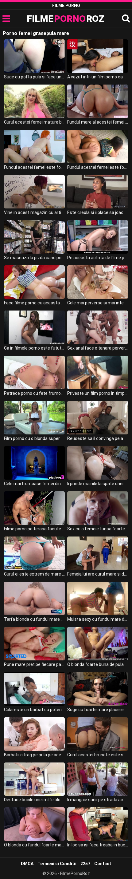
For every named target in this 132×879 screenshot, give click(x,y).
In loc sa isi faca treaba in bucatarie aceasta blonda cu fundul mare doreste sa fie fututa (97, 844)
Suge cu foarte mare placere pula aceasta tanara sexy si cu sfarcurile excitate (97, 709)
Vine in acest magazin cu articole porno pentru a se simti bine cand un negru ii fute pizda (34, 212)
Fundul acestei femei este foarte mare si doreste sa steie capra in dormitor (97, 167)
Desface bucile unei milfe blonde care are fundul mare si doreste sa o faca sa (34, 799)
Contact (102, 863)
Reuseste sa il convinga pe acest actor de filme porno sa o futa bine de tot (97, 438)
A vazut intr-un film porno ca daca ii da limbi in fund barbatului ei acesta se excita (97, 76)
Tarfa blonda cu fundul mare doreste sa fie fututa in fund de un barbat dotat (34, 619)
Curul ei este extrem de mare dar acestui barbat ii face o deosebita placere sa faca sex (34, 574)
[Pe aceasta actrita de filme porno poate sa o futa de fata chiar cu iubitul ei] (97, 237)
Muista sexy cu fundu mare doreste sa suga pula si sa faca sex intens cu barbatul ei (97, 619)
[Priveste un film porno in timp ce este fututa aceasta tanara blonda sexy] (97, 372)
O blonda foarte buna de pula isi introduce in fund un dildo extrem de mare (97, 664)
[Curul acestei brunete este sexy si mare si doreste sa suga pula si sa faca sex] (97, 734)
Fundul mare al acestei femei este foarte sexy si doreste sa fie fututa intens (97, 122)
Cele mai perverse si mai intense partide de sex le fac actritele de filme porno (97, 302)
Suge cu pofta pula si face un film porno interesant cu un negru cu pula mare (34, 76)
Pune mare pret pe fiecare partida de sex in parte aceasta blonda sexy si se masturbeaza (34, 664)
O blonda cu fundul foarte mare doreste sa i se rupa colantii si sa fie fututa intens (34, 844)
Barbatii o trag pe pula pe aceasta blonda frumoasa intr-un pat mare (34, 754)
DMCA (27, 863)
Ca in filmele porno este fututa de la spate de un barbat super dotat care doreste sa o (34, 348)
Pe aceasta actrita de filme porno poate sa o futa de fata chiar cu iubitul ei (97, 257)
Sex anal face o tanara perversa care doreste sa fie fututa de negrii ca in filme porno (97, 348)
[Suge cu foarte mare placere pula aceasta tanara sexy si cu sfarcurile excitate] (97, 689)
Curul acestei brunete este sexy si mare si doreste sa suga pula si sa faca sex (97, 754)
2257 (85, 863)
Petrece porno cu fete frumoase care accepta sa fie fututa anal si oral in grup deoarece (34, 393)
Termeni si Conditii (56, 863)
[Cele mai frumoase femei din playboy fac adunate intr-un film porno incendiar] (34, 463)
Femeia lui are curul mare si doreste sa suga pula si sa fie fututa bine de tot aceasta (97, 574)
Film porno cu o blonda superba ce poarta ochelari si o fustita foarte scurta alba (34, 438)
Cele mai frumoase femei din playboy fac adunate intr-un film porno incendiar (34, 483)
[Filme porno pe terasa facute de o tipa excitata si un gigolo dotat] (34, 508)
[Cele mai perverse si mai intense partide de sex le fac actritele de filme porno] (97, 282)
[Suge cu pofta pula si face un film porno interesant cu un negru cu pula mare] (34, 56)
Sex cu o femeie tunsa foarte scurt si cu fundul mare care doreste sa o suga (97, 528)
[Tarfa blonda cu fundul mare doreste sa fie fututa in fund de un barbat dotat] (34, 598)
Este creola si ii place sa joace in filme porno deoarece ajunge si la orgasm (97, 212)
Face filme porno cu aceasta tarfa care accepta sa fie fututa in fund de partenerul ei (34, 302)
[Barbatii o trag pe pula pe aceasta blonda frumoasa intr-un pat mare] (34, 734)
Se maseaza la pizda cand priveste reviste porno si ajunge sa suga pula (34, 257)
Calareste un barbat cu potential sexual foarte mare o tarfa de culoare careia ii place (34, 709)
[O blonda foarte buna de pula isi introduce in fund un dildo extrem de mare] (97, 643)
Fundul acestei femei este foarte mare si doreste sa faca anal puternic (34, 167)
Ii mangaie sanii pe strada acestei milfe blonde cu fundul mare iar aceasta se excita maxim (97, 799)
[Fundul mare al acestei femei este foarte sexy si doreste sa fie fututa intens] (97, 101)
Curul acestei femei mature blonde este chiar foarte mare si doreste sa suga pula (34, 122)
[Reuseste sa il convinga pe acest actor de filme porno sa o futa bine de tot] (97, 417)
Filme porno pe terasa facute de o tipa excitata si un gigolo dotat (34, 528)
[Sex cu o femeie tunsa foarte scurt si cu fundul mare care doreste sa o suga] (97, 508)
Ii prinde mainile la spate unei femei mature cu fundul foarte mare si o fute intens (97, 483)
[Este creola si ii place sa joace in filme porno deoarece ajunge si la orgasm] (97, 191)
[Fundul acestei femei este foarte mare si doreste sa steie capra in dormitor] (97, 146)
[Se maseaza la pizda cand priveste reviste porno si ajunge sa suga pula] (34, 237)
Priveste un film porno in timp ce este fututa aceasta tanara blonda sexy (97, 393)
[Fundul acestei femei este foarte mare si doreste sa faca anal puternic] (34, 146)
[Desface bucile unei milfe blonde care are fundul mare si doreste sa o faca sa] (34, 779)
